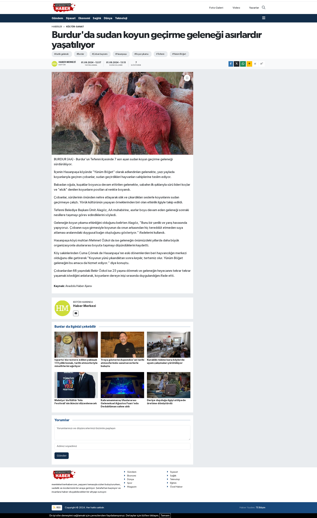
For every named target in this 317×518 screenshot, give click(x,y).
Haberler (57, 27)
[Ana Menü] (263, 18)
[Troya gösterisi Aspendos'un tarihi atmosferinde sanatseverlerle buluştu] (122, 344)
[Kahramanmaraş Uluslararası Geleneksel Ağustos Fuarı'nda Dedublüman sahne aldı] (122, 385)
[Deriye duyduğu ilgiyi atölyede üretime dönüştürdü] (168, 385)
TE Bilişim (260, 507)
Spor (129, 483)
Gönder (62, 455)
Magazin (132, 487)
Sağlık (97, 18)
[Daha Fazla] (249, 64)
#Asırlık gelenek (61, 54)
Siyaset (71, 18)
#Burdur (80, 54)
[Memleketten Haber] (64, 7)
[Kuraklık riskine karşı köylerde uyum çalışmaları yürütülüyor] (168, 344)
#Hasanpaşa (120, 54)
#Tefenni (160, 54)
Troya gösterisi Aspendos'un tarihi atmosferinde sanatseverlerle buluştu (122, 363)
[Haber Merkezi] (62, 308)
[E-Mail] (76, 313)
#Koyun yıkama (141, 54)
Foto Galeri (216, 7)
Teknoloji (121, 18)
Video (236, 7)
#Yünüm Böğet (179, 54)
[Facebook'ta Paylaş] (231, 64)
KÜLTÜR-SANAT (75, 27)
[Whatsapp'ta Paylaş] (243, 64)
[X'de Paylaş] (236, 64)
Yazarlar (254, 7)
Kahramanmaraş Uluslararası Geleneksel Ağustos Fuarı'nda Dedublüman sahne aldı (120, 403)
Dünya (108, 18)
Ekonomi (84, 18)
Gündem (57, 18)
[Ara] (263, 8)
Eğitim (173, 483)
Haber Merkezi (84, 306)
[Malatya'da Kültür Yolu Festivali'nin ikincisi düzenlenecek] (76, 385)
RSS (58, 507)
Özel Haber (176, 487)
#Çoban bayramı (99, 54)
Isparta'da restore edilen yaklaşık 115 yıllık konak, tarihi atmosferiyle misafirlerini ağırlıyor (76, 363)
